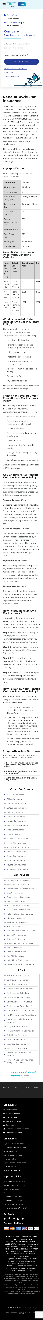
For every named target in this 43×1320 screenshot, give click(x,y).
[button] (21, 765)
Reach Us (17, 1087)
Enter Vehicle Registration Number (18, 44)
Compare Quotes (20, 62)
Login (21, 4)
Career (26, 1087)
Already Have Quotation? (15, 68)
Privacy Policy (30, 1308)
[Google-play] (23, 1218)
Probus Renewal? (12, 77)
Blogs (22, 1092)
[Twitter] (4, 1218)
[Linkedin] (18, 1218)
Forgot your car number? (16, 55)
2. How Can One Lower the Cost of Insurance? (21, 772)
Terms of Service (14, 1308)
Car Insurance (18, 1072)
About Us (6, 1087)
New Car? (8, 73)
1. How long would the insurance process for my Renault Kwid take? (21, 765)
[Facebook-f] (9, 1218)
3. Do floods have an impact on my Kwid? (21, 779)
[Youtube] (14, 1218)
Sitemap (35, 1087)
